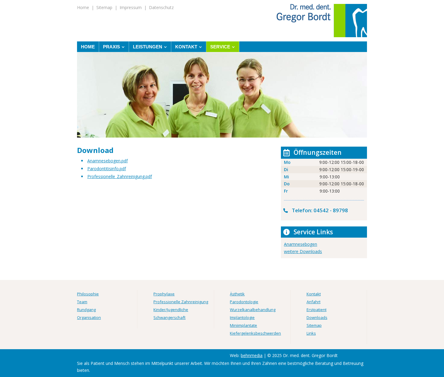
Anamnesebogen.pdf (107, 161)
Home (83, 7)
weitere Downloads (303, 251)
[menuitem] (88, 46)
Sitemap (104, 7)
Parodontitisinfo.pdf (106, 168)
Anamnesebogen (300, 244)
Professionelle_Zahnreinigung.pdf (119, 176)
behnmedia (251, 355)
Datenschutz (161, 7)
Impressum (131, 7)
